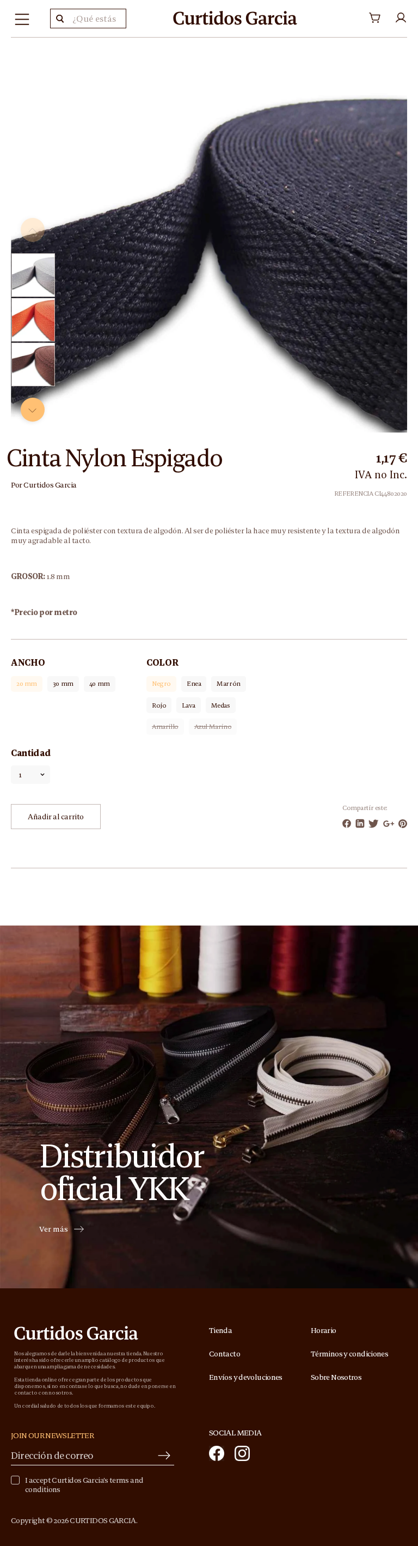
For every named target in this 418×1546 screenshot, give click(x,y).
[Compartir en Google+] (389, 823)
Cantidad (31, 752)
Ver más (53, 1229)
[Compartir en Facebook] (346, 823)
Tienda (220, 1330)
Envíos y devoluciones (245, 1377)
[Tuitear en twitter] (373, 823)
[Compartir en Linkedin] (360, 823)
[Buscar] (60, 18)
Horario (323, 1330)
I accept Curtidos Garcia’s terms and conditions (84, 1485)
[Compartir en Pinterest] (402, 823)
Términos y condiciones (349, 1354)
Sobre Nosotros (336, 1377)
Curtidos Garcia (50, 485)
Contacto (224, 1354)
